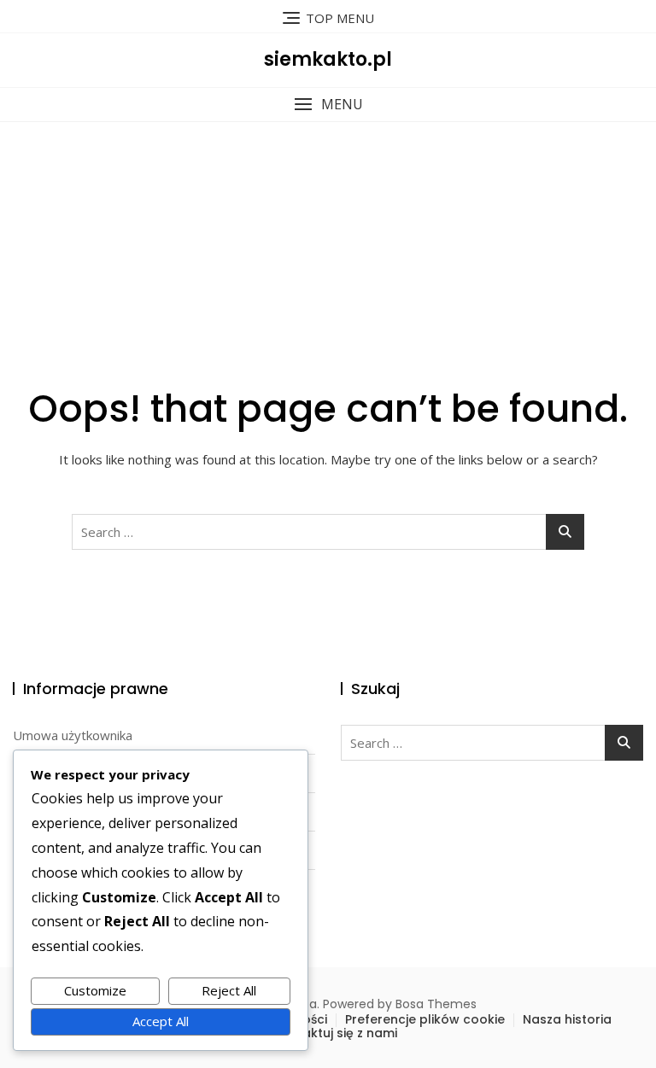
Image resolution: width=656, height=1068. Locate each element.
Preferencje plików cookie (425, 1019)
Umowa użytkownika (72, 735)
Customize (95, 990)
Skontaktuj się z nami (332, 1033)
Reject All (229, 990)
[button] (328, 104)
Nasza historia (567, 1019)
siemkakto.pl (328, 59)
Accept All (160, 1021)
